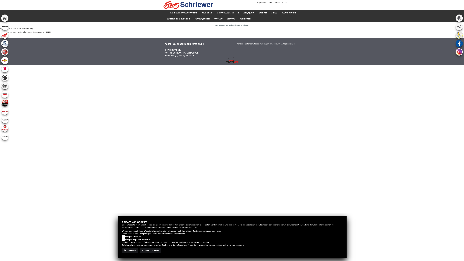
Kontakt (277, 2)
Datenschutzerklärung (188, 227)
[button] (184, 13)
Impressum (262, 2)
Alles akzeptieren (150, 250)
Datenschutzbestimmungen (257, 44)
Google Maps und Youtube (137, 239)
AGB (270, 2)
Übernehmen (130, 250)
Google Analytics (133, 236)
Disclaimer (290, 44)
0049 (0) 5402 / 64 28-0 (181, 55)
